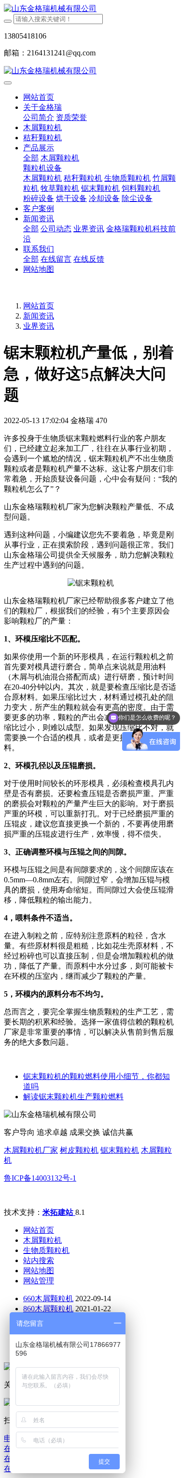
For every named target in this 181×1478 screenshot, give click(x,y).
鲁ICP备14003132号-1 (40, 1178)
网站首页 (38, 97)
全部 (31, 158)
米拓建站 (58, 1212)
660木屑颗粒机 (48, 1298)
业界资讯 (38, 326)
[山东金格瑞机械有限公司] (90, 9)
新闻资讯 (38, 316)
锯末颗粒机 (119, 1150)
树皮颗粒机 (79, 1150)
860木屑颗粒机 (48, 1309)
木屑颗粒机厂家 (31, 1150)
